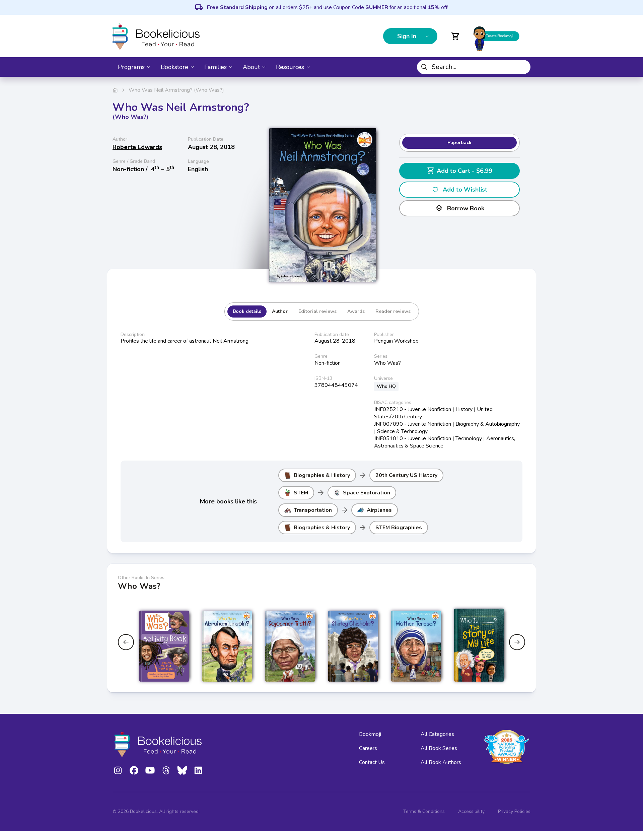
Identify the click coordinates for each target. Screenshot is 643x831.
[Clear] (522, 67)
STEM (301, 492)
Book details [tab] (247, 311)
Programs (131, 67)
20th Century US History (406, 475)
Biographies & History (322, 475)
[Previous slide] (126, 642)
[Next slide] (517, 642)
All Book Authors (441, 762)
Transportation (313, 510)
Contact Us (372, 762)
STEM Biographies (398, 527)
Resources (290, 67)
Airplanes (379, 510)
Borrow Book (459, 208)
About (251, 67)
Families (215, 67)
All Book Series (439, 748)
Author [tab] (280, 311)
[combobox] (473, 67)
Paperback (459, 142)
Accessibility (471, 811)
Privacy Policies (514, 811)
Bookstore (174, 67)
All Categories (437, 734)
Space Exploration (366, 492)
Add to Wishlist (465, 190)
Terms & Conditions (424, 811)
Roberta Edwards (137, 147)
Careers (368, 748)
